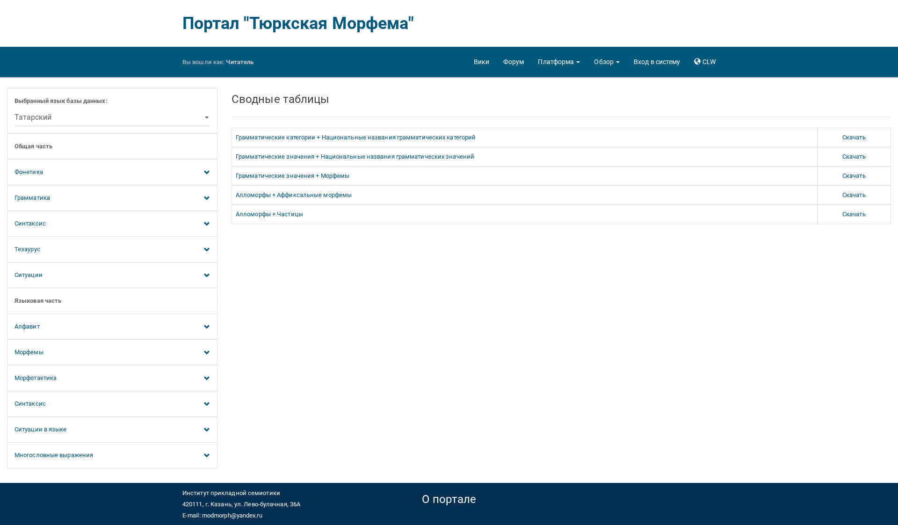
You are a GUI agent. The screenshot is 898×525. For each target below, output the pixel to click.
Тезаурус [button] (27, 249)
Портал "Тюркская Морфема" (298, 23)
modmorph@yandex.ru (232, 515)
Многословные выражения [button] (53, 455)
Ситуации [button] (28, 274)
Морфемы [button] (28, 352)
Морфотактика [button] (35, 377)
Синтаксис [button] (30, 223)
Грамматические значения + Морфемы (292, 175)
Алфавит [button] (27, 326)
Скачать (854, 137)
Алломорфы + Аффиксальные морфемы (294, 194)
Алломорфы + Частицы (269, 214)
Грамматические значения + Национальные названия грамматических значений (355, 156)
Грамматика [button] (32, 197)
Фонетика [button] (28, 171)
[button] (559, 62)
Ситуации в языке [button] (40, 429)
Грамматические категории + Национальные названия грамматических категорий (356, 137)
